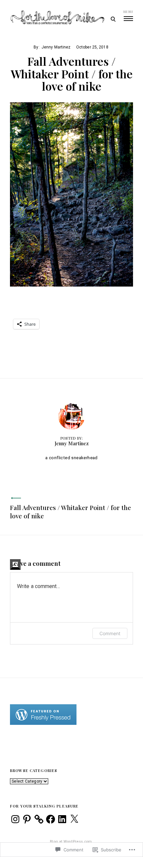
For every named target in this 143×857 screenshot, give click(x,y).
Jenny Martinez (56, 47)
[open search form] (113, 19)
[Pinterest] (27, 819)
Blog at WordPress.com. (71, 841)
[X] (74, 819)
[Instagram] (15, 819)
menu (128, 11)
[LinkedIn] (62, 819)
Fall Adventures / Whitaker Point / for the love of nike (70, 511)
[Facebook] (50, 819)
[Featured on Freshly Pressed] (43, 723)
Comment (109, 633)
